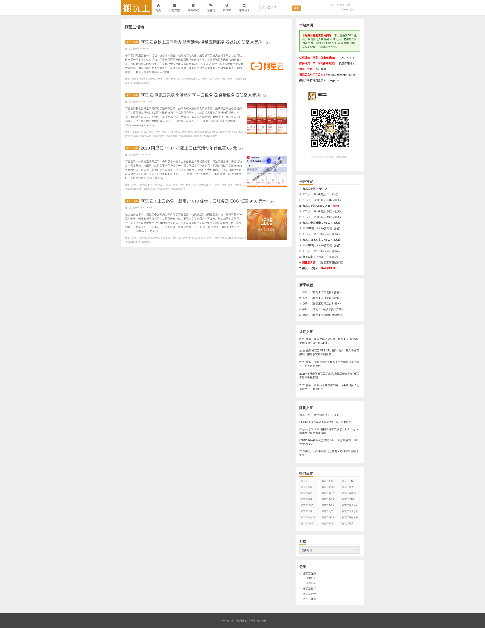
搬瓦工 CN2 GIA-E (328, 493)
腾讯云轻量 (180, 131)
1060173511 (346, 57)
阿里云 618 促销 (161, 237)
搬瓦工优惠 (132, 42)
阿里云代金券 (214, 237)
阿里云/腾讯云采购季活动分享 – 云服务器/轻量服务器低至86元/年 (201, 95)
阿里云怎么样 (178, 78)
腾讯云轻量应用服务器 (224, 131)
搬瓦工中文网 (337, 4)
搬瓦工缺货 (348, 523)
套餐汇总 (311, 578)
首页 (158, 10)
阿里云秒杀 (220, 78)
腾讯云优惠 (154, 131)
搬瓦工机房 (327, 511)
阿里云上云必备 (180, 237)
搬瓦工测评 (306, 499)
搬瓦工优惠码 (349, 493)
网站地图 (240, 620)
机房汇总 (311, 582)
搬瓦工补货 (348, 487)
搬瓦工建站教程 (350, 517)
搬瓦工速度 (306, 511)
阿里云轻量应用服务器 (190, 135)
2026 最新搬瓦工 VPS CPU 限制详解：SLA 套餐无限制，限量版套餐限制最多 (329, 352)
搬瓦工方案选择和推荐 (326, 292)
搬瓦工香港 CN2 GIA (327, 524)
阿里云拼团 (220, 184)
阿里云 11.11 (147, 184)
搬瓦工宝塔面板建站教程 (327, 315)
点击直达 (320, 69)
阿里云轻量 (171, 135)
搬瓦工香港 (306, 493)
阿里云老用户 (178, 188)
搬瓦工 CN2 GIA (348, 481)
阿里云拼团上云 (236, 184)
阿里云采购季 (210, 135)
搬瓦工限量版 (328, 487)
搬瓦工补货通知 (350, 505)
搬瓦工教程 (327, 480)
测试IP (227, 10)
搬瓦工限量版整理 (331, 262)
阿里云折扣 (132, 241)
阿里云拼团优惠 (133, 188)
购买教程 (193, 10)
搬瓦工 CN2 (348, 499)
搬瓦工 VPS (307, 523)
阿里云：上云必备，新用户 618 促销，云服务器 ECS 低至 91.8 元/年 (204, 201)
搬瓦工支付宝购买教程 (326, 298)
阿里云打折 (241, 237)
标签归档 (261, 620)
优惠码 (211, 10)
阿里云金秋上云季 (140, 82)
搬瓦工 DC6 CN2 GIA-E (328, 499)
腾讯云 (143, 131)
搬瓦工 (136, 7)
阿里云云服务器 (163, 184)
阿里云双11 (192, 184)
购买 (334, 194)
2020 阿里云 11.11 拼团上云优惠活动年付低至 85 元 (189, 148)
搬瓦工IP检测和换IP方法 (327, 309)
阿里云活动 (207, 78)
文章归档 (250, 620)
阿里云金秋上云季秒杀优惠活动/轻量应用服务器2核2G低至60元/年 (202, 42)
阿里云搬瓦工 (193, 78)
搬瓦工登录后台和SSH (326, 303)
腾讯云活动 (167, 131)
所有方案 (174, 10)
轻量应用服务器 (140, 78)
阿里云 (152, 78)
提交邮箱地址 (347, 63)
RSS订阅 (348, 9)
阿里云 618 (146, 237)
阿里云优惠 (163, 78)
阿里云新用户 (149, 188)
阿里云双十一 (206, 184)
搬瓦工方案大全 (327, 257)
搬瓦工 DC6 (307, 505)
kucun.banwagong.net (340, 74)
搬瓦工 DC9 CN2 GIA (328, 505)
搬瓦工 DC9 (328, 517)
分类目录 (244, 10)
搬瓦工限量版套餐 (350, 512)
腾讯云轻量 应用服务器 (199, 131)
